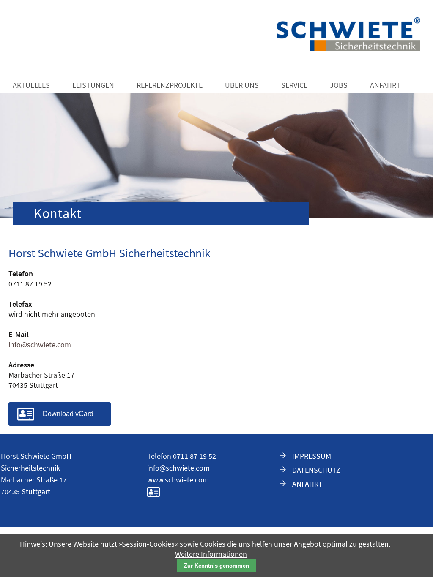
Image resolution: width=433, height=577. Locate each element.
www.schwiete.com (178, 479)
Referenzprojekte (170, 85)
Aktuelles (31, 85)
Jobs (339, 85)
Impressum (311, 456)
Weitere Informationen (211, 554)
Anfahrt (385, 85)
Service (294, 85)
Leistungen (93, 85)
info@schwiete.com (39, 344)
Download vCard (68, 413)
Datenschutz (316, 470)
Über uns (242, 85)
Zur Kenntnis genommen (216, 566)
